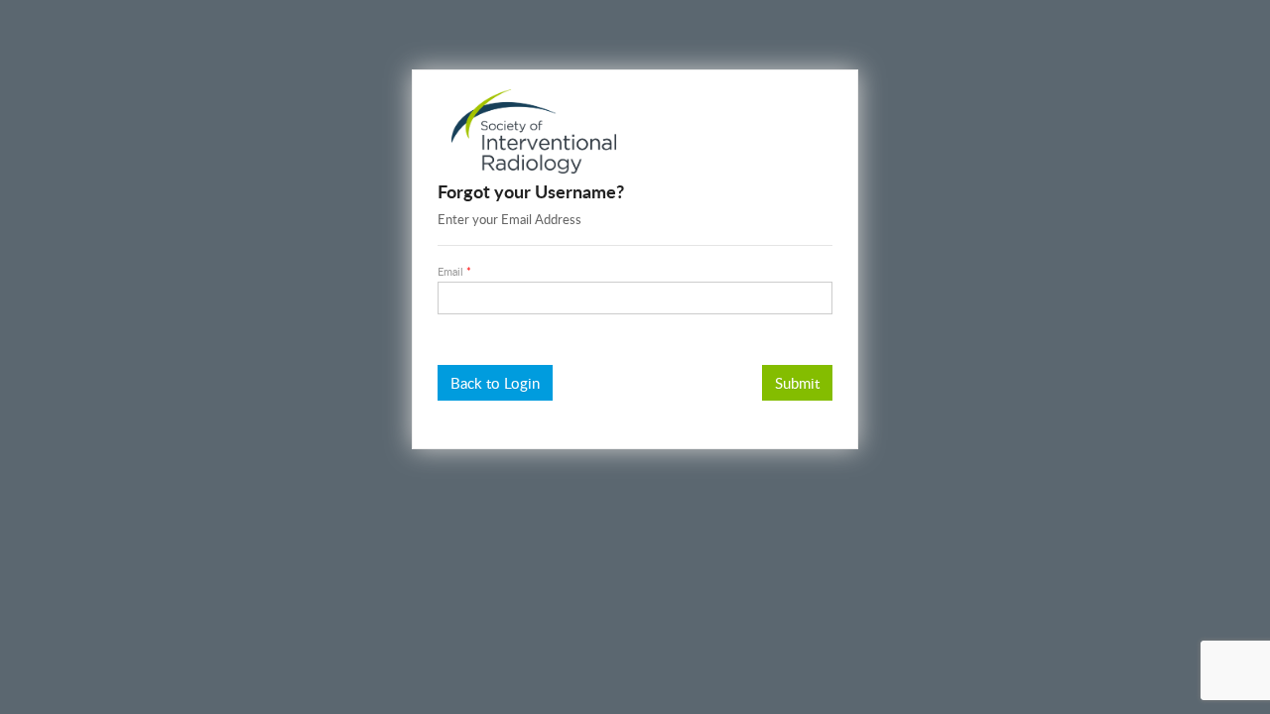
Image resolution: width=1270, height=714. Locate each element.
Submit (797, 383)
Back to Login (495, 383)
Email (450, 271)
